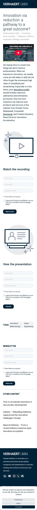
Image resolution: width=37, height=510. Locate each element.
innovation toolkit (21, 89)
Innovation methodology (15, 324)
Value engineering (28, 324)
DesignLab (8, 114)
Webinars (22, 36)
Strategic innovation (20, 39)
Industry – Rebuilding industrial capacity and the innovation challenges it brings (17, 415)
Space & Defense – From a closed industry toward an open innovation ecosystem (17, 428)
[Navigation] (32, 5)
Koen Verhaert (9, 36)
